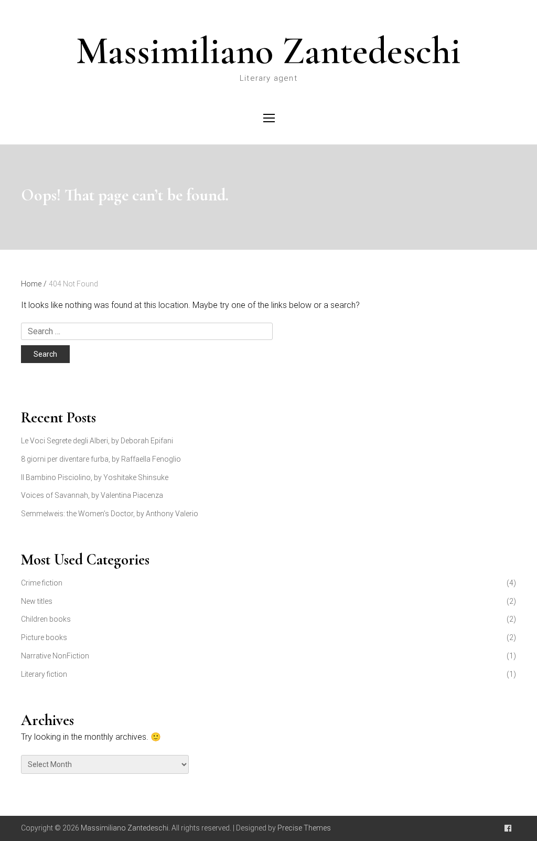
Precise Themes (304, 828)
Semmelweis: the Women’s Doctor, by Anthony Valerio (109, 513)
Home (34, 284)
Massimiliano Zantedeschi (268, 50)
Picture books (44, 637)
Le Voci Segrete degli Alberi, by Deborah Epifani (97, 441)
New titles (36, 601)
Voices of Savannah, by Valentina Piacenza (92, 495)
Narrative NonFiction (55, 656)
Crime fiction (41, 583)
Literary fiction (44, 674)
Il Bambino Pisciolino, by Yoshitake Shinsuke (94, 477)
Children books (46, 619)
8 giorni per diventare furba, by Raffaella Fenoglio (101, 459)
